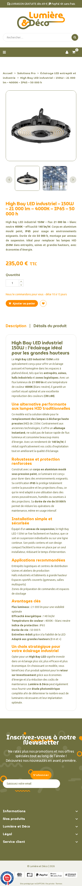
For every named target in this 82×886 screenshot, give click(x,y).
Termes (59, 884)
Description (16, 326)
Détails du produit (50, 326)
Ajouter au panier (23, 303)
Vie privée (49, 884)
